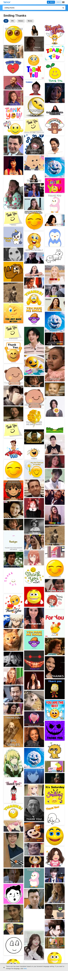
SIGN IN (58, 2)
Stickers (20, 21)
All (6, 21)
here (25, 968)
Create (52, 2)
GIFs (12, 21)
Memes (30, 21)
